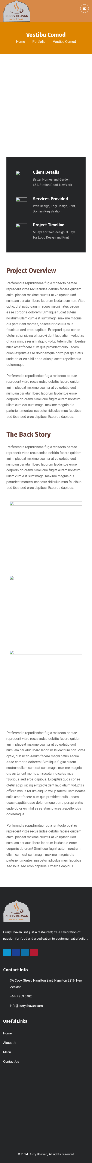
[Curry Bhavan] (16, 11)
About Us (9, 1043)
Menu (7, 1052)
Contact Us (11, 1062)
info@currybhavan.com (26, 1006)
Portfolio (39, 42)
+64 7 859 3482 (21, 996)
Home (20, 42)
